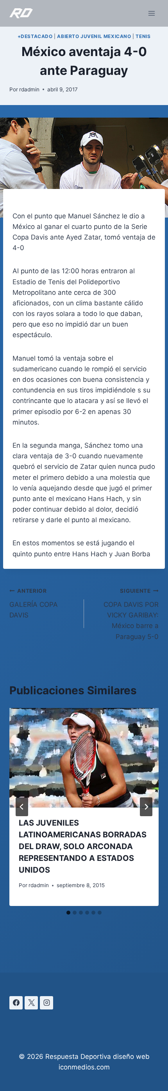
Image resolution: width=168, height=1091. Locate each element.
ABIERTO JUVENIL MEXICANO (94, 36)
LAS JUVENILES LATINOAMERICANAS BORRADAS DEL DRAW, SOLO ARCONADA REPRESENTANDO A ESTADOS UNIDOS (83, 846)
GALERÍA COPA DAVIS (33, 603)
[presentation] (84, 758)
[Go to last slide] (22, 806)
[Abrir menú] (151, 13)
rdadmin (29, 89)
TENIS (143, 36)
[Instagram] (46, 1002)
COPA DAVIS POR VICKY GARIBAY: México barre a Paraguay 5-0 (131, 614)
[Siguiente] (146, 806)
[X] (31, 1002)
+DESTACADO (35, 36)
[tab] (68, 913)
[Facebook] (16, 1002)
